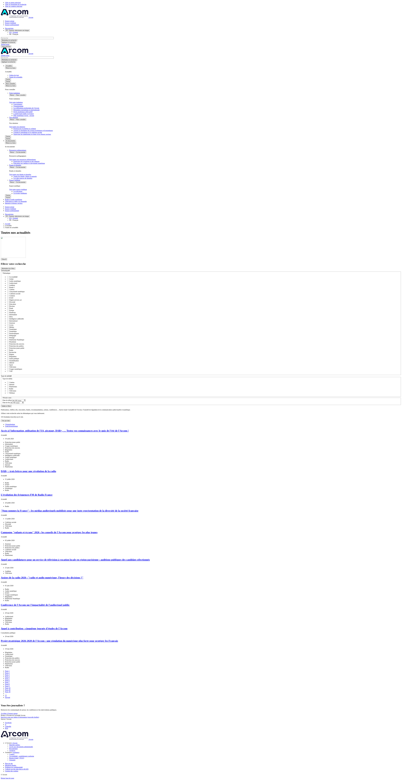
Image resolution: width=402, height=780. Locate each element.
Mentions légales (10, 765)
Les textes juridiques (20, 193)
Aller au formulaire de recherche (15, 4)
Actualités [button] (9, 66)
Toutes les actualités (15, 77)
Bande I (11, 287)
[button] (201, 271)
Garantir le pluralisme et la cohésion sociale (27, 132)
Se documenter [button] (10, 141)
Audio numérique (15, 281)
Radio (11, 350)
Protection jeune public (16, 348)
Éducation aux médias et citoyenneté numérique (29, 163)
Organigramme (18, 106)
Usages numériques (15, 369)
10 (7, 688)
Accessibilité (13, 277)
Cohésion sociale (14, 294)
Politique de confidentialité (14, 767)
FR (17, 30)
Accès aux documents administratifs (21, 747)
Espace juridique (10, 23)
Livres (11, 325)
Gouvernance (17, 104)
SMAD (11, 363)
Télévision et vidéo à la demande (16, 201)
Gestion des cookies (11, 771)
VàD (10, 371)
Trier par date (6, 420)
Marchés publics (14, 745)
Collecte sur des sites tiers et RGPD (16, 769)
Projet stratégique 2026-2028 (22, 112)
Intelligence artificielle (16, 319)
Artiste (11, 279)
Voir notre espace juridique (18, 189)
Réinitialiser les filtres (8, 268)
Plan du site (9, 763)
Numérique (13, 329)
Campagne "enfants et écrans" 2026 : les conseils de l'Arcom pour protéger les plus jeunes (49, 532)
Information (13, 314)
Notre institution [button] (14, 93)
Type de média (7, 379)
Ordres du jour (14, 75)
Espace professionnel (12, 25)
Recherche (12, 352)
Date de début (7, 400)
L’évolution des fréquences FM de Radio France (26, 494)
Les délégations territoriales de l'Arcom (26, 108)
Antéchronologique (11, 426)
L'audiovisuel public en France (23, 114)
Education (12, 304)
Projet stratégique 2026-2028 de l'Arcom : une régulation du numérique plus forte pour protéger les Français (59, 640)
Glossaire (12, 760)
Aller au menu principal (13, 2)
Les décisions (17, 191)
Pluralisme (12, 342)
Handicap (12, 312)
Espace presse (9, 21)
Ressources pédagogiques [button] (17, 150)
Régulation (12, 356)
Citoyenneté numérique (17, 291)
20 (7, 690)
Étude (11, 308)
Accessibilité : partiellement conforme (21, 756)
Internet (11, 384)
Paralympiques (14, 333)
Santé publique (14, 358)
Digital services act (15, 300)
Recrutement (13, 749)
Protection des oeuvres (16, 344)
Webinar (12, 393)
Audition (12, 285)
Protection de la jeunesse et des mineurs (26, 161)
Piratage (12, 338)
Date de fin (6, 402)
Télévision (12, 367)
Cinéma (11, 289)
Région (11, 354)
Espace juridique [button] (14, 180)
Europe (11, 310)
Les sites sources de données (22, 178)
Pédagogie (12, 335)
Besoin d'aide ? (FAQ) (16, 758)
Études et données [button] (15, 165)
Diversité (12, 302)
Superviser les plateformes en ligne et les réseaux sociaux (32, 134)
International (13, 321)
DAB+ (11, 298)
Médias (11, 327)
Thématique (6, 273)
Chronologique (10, 424)
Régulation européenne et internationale (26, 110)
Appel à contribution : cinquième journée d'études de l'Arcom (34, 628)
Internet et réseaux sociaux (14, 203)
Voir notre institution (16, 102)
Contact (11, 754)
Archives (12, 750)
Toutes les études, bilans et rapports (25, 176)
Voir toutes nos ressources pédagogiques (22, 159)
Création (12, 296)
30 (7, 692)
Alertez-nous (5, 44)
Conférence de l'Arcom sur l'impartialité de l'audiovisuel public (35, 605)
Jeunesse (12, 323)
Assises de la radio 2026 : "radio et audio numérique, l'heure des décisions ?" (42, 577)
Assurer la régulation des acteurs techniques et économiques (33, 130)
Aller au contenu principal (13, 6)
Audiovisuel (13, 283)
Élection (12, 306)
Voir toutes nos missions (17, 127)
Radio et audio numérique (13, 199)
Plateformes (13, 387)
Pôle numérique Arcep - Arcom (23, 115)
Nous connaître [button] (10, 83)
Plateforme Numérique (16, 340)
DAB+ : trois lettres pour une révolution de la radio (28, 471)
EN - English (13, 32)
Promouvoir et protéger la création (24, 129)
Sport (11, 365)
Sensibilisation (14, 361)
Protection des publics (16, 346)
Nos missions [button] (13, 117)
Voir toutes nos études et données (20, 174)
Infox (11, 317)
